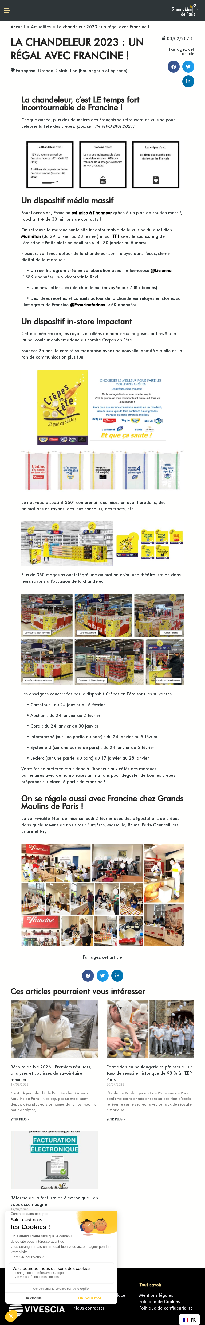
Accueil (18, 26)
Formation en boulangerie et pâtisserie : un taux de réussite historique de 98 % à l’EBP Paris (150, 1073)
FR (193, 1320)
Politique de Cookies (159, 1301)
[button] (174, 67)
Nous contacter (89, 1308)
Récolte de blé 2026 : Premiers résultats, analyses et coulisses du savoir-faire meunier (51, 1073)
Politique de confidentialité (166, 1308)
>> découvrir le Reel (77, 276)
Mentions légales (156, 1295)
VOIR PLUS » (20, 1119)
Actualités (41, 26)
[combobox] (189, 1319)
